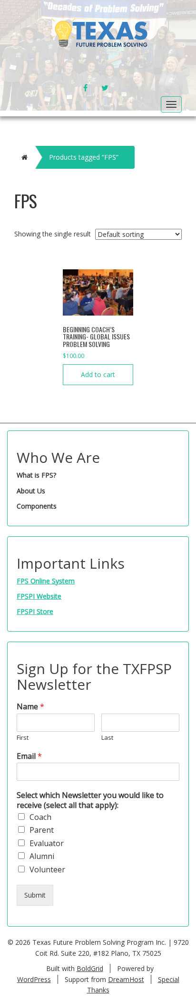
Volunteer (47, 869)
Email (29, 756)
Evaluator (46, 843)
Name (30, 707)
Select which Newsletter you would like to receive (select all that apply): (90, 800)
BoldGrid (90, 968)
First (23, 738)
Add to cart (98, 374)
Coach (40, 817)
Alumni (41, 856)
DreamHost (126, 979)
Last (107, 738)
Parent (41, 830)
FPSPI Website (39, 596)
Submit (35, 895)
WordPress (34, 979)
